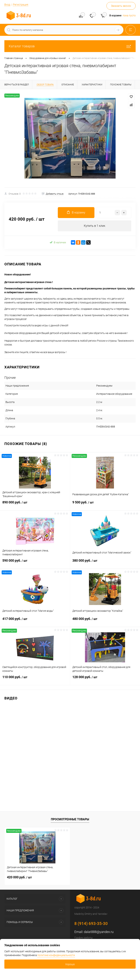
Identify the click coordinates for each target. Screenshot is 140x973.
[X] (88, 242)
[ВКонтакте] (73, 242)
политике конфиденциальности (56, 955)
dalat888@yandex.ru (99, 932)
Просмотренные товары (70, 819)
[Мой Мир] (83, 242)
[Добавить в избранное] (131, 97)
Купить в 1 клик (94, 226)
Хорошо (70, 964)
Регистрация (20, 4)
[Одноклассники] (78, 242)
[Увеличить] (70, 138)
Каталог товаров (22, 46)
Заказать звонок (121, 5)
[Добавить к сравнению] (131, 105)
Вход (7, 4)
